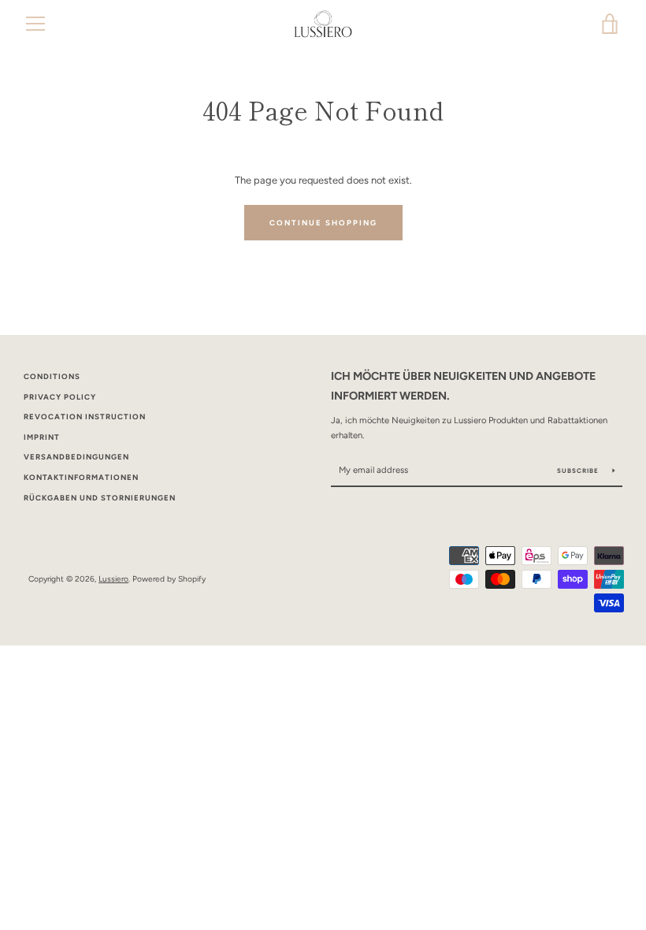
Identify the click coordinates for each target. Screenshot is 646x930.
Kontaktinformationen (81, 477)
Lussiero (113, 579)
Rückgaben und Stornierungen (100, 497)
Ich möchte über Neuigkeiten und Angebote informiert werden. (463, 386)
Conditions (52, 376)
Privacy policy (60, 396)
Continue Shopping (323, 222)
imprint (42, 437)
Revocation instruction (85, 416)
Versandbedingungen (76, 456)
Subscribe (579, 470)
